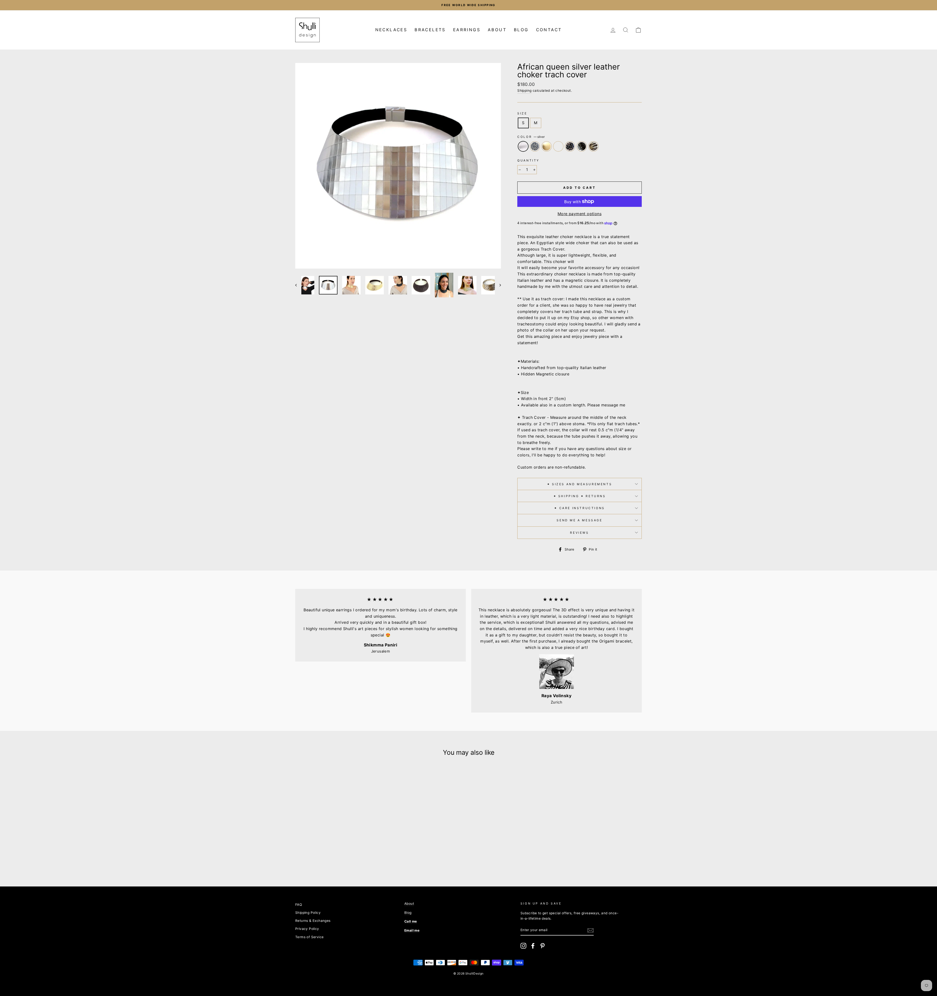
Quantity (528, 160)
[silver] (308, 857)
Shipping (524, 90)
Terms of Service (309, 937)
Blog (521, 29)
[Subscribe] (590, 930)
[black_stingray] (341, 857)
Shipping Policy (308, 913)
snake (558, 146)
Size (522, 113)
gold (546, 146)
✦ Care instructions (579, 508)
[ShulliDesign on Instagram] (523, 946)
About (497, 29)
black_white (535, 146)
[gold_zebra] (347, 857)
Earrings (466, 29)
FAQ (298, 904)
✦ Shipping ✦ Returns (579, 496)
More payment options (579, 213)
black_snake (570, 146)
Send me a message (579, 520)
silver (523, 146)
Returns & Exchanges (313, 921)
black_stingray (582, 146)
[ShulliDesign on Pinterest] (542, 946)
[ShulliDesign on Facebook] (533, 946)
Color (531, 137)
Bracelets (430, 29)
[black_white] (314, 857)
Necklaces (391, 29)
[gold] (321, 857)
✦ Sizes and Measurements (579, 484)
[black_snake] (334, 857)
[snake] (328, 857)
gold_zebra (593, 146)
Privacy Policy (307, 929)
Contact (549, 29)
